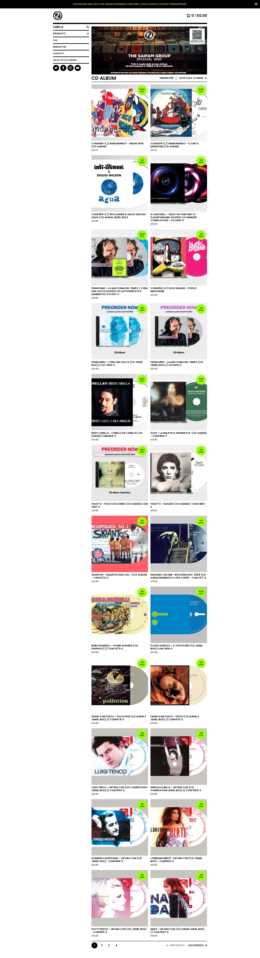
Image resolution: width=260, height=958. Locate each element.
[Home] (58, 15)
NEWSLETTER (59, 46)
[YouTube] (78, 68)
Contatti (58, 53)
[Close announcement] (256, 4)
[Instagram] (70, 68)
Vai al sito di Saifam (64, 60)
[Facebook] (63, 68)
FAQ (55, 40)
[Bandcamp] (56, 68)
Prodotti (59, 33)
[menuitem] (183, 78)
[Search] (87, 27)
